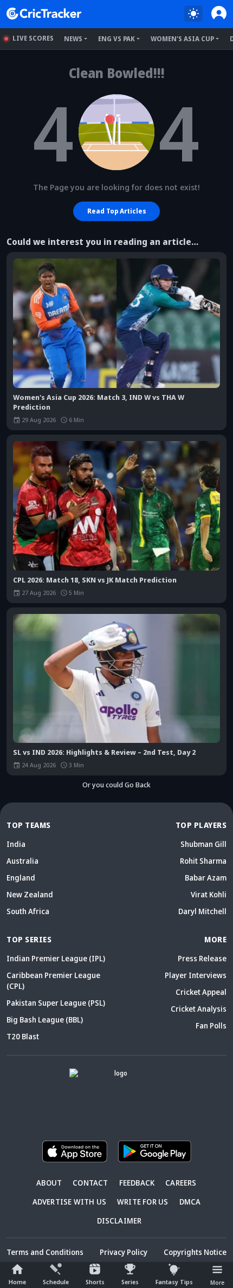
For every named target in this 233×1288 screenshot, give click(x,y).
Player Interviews (195, 975)
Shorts (95, 1282)
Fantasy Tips (174, 1282)
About (49, 1182)
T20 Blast (23, 1036)
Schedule (56, 1282)
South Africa (28, 911)
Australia (22, 861)
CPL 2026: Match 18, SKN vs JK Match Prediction (95, 580)
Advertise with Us (69, 1201)
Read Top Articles (116, 211)
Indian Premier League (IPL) (56, 958)
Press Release (202, 958)
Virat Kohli (208, 894)
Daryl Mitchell (202, 911)
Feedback (137, 1182)
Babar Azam (205, 877)
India (16, 844)
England (21, 877)
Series (130, 1282)
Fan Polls (211, 1025)
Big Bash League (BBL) (45, 1019)
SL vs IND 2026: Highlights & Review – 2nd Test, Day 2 (104, 752)
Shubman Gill (203, 844)
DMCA (190, 1201)
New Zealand (30, 894)
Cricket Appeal (201, 992)
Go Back (138, 784)
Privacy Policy (123, 1252)
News (73, 38)
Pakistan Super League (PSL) (56, 1003)
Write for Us (142, 1201)
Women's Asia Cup (182, 38)
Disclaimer (119, 1220)
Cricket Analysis (198, 1009)
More (217, 1282)
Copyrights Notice (195, 1252)
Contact (90, 1182)
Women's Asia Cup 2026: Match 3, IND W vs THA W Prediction (98, 402)
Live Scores (33, 38)
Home (17, 1282)
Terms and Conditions (45, 1252)
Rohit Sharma (203, 861)
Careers (180, 1182)
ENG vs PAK (116, 38)
